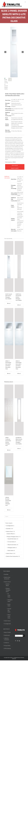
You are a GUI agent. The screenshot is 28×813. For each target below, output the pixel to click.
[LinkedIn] (19, 640)
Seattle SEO (14, 658)
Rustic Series (10, 550)
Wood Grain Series (12, 544)
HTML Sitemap (7, 648)
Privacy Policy (7, 645)
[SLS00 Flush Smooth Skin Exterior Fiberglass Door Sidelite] (19, 266)
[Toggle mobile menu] (25, 2)
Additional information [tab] (6, 177)
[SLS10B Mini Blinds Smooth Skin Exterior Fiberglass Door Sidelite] (19, 410)
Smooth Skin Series (12, 538)
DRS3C (14, 162)
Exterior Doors (9, 531)
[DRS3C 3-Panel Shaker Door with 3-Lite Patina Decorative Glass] (19, 333)
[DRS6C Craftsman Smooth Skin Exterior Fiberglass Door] (8, 410)
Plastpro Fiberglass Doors (13, 536)
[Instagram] (17, 640)
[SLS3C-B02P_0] (14, 52)
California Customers (6, 638)
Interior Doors (9, 553)
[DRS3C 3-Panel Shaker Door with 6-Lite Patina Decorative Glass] (8, 333)
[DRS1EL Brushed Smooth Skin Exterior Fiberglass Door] (8, 474)
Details (9, 303)
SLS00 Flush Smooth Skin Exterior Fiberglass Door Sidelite (19, 297)
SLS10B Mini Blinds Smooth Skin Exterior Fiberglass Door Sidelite (19, 440)
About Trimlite (7, 632)
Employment (7, 635)
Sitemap (22, 657)
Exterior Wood (10, 533)
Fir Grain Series (11, 541)
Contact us (6, 642)
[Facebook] (15, 640)
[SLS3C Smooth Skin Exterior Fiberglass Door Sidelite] (8, 266)
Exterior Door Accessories (12, 556)
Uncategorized (9, 525)
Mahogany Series (11, 547)
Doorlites (8, 528)
